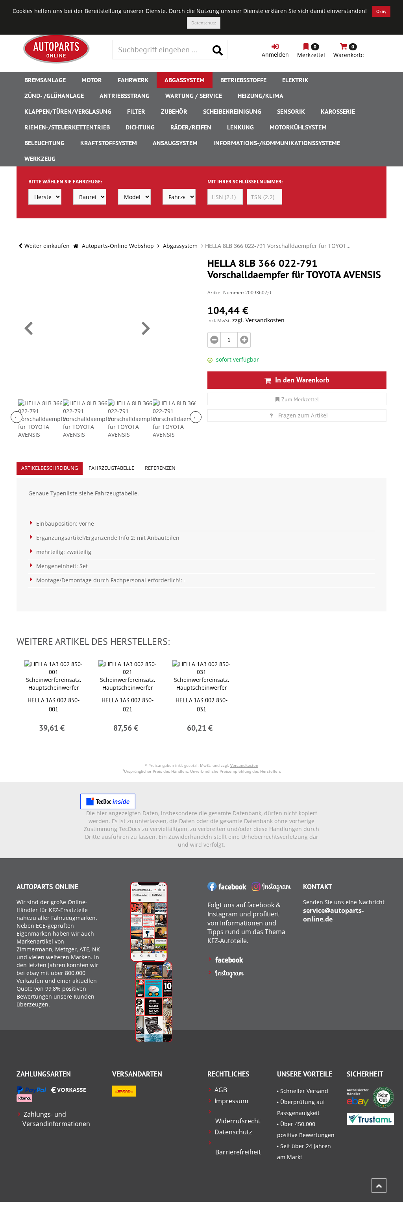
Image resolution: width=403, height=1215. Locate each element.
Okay (381, 11)
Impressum (231, 1101)
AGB (220, 1090)
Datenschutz (203, 23)
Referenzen (160, 467)
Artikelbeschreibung (49, 467)
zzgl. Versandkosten (258, 320)
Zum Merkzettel (300, 399)
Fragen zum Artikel (303, 415)
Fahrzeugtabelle (111, 467)
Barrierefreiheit (238, 1152)
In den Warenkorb (301, 379)
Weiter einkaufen (47, 245)
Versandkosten (244, 765)
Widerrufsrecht (238, 1121)
